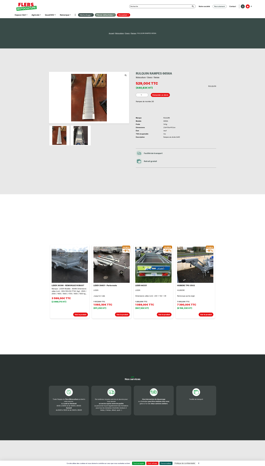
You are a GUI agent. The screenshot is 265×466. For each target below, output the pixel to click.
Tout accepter (138, 463)
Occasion (122, 15)
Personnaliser (166, 463)
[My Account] (243, 6)
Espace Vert (20, 15)
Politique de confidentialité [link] (185, 463)
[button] (126, 75)
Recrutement (219, 6)
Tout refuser (152, 463)
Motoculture (119, 33)
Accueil (111, 33)
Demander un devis (160, 95)
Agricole (35, 15)
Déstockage (85, 15)
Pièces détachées (104, 15)
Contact (232, 6)
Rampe (133, 33)
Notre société (204, 6)
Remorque (64, 15)
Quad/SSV (49, 15)
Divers (127, 33)
